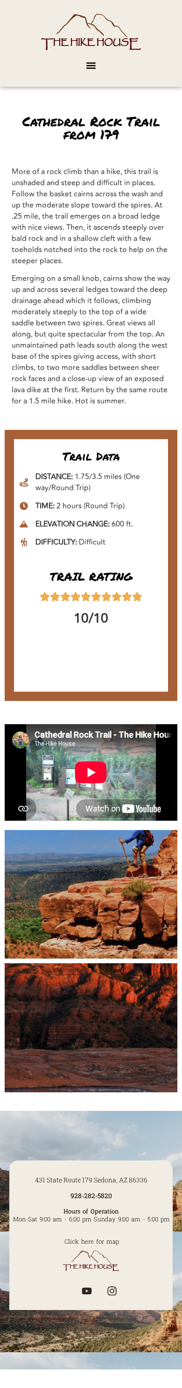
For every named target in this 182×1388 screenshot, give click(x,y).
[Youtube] (87, 1291)
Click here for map (91, 1241)
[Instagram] (112, 1291)
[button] (91, 65)
